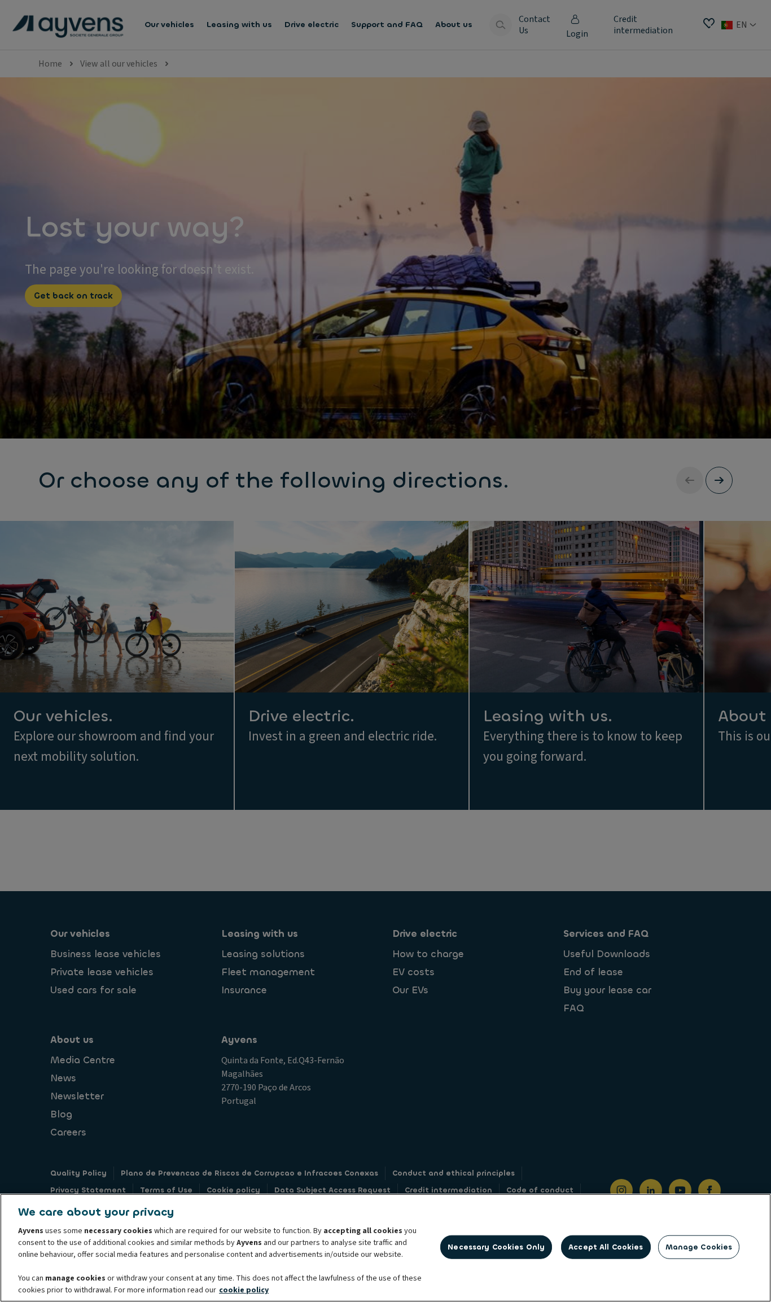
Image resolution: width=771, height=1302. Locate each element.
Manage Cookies (699, 1247)
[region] (385, 1248)
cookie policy (244, 1290)
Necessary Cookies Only (496, 1247)
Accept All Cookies (605, 1247)
